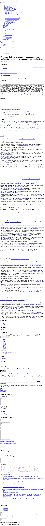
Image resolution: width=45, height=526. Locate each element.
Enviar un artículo (3, 396)
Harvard (4, 344)
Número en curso (8, 35)
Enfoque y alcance (8, 6)
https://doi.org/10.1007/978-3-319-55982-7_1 (32, 145)
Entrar (4, 45)
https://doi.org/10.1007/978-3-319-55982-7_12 (34, 265)
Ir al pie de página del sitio (27, 0)
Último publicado (8, 34)
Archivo (4, 36)
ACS (4, 340)
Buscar (13, 41)
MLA (4, 346)
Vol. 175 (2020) (6, 53)
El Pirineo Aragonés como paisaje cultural (10, 492)
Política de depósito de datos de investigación (13, 13)
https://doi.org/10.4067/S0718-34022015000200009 (24, 183)
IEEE (4, 345)
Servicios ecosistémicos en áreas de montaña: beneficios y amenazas (15, 481)
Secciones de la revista (9, 7)
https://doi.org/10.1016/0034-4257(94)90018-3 (21, 199)
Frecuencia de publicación (10, 8)
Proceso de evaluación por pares (11, 9)
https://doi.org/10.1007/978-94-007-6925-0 (8, 285)
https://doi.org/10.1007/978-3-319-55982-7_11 (21, 210)
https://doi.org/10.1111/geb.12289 (13, 297)
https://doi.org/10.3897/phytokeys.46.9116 (8, 239)
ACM (4, 339)
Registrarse (5, 44)
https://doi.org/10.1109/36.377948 (31, 228)
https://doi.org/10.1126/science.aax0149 (7, 251)
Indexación (5, 26)
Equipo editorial (6, 25)
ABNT (4, 342)
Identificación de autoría (9, 29)
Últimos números (6, 32)
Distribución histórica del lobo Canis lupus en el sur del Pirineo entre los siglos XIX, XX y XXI (20, 476)
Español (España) (6, 414)
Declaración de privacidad (10, 22)
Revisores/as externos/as (9, 10)
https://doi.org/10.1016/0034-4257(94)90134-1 (27, 244)
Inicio (4, 50)
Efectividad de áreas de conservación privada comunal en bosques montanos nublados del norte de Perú (22, 501)
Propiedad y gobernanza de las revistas (12, 19)
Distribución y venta (9, 21)
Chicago (4, 343)
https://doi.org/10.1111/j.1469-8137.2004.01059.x (34, 128)
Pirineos (1, 3)
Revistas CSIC (5, 39)
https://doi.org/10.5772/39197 (34, 317)
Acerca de (5, 5)
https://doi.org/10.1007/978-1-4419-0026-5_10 (13, 254)
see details (14, 116)
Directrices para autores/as (10, 28)
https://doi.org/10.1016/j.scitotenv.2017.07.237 (14, 186)
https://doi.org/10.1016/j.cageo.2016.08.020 (27, 139)
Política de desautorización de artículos (12, 14)
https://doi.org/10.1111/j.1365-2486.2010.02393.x (9, 168)
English (4, 413)
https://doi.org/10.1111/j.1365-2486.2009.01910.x (32, 304)
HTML (4, 322)
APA (4, 341)
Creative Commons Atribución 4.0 (23, 373)
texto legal (9, 382)
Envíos (4, 27)
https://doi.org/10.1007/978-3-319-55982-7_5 (24, 235)
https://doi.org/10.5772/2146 (27, 310)
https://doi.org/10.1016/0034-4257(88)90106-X (9, 192)
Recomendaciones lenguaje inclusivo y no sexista (14, 15)
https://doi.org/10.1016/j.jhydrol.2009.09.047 (12, 308)
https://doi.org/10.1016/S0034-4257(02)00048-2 (31, 179)
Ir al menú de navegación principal (15, 0)
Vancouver (5, 348)
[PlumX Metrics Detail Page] (4, 113)
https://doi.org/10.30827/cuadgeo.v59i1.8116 (35, 225)
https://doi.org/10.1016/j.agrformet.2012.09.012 (20, 259)
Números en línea (8, 37)
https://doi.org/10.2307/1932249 (6, 300)
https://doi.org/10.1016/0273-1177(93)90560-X (19, 131)
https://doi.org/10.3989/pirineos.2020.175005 (8, 73)
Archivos (4, 51)
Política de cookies (8, 23)
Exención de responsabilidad (10, 30)
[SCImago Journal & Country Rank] (7, 441)
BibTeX (5, 353)
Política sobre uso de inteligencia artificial (12, 18)
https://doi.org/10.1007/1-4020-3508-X (17, 189)
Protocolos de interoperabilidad (11, 20)
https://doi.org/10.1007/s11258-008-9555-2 (28, 122)
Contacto (6, 24)
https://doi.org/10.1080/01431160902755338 (8, 158)
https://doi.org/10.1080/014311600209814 (35, 271)
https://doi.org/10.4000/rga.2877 (8, 173)
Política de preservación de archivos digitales (13, 16)
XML (4, 324)
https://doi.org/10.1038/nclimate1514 (7, 154)
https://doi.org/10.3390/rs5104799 (6, 162)
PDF (4, 323)
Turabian (4, 347)
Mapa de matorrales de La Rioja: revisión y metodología (13, 487)
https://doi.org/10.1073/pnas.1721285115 (31, 291)
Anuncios (4, 31)
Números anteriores (8, 38)
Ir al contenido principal (4, 0)
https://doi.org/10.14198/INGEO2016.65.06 (13, 222)
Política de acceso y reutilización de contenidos (13, 12)
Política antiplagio (8, 11)
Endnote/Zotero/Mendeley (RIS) (10, 352)
